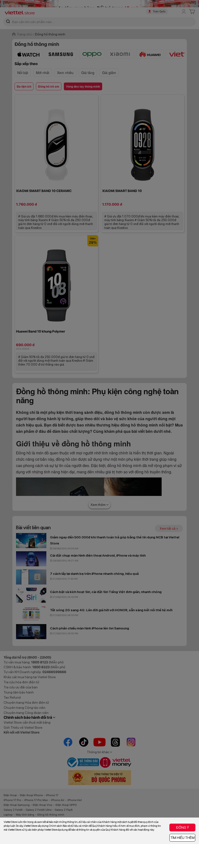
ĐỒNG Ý (182, 827)
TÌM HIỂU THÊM (182, 838)
